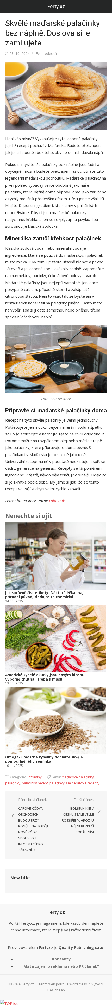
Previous (13, 645)
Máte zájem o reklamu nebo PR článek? (61, 966)
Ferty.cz (56, 6)
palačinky (12, 783)
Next (99, 645)
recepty (93, 783)
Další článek (78, 816)
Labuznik (57, 500)
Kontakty (61, 959)
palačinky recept (35, 783)
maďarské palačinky (78, 777)
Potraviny (34, 777)
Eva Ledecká (46, 53)
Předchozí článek (33, 825)
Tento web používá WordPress (63, 984)
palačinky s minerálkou (67, 783)
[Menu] (8, 6)
